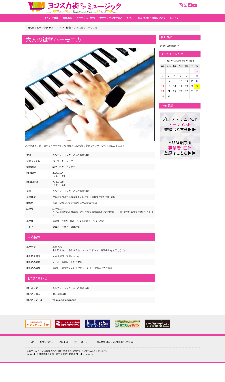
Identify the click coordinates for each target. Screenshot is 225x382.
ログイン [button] (174, 17)
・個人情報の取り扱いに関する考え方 (113, 342)
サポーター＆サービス (110, 17)
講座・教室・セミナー (63, 166)
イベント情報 (51, 17)
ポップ (56, 161)
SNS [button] (129, 17)
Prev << (170, 60)
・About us (62, 342)
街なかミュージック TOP (41, 27)
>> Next (190, 60)
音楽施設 (67, 17)
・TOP (30, 342)
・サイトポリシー (81, 342)
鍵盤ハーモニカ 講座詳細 (66, 227)
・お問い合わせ (46, 342)
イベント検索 (64, 27)
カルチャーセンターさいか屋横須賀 (70, 155)
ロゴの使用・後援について (151, 17)
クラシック (67, 161)
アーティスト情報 (86, 17)
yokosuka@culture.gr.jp (64, 300)
